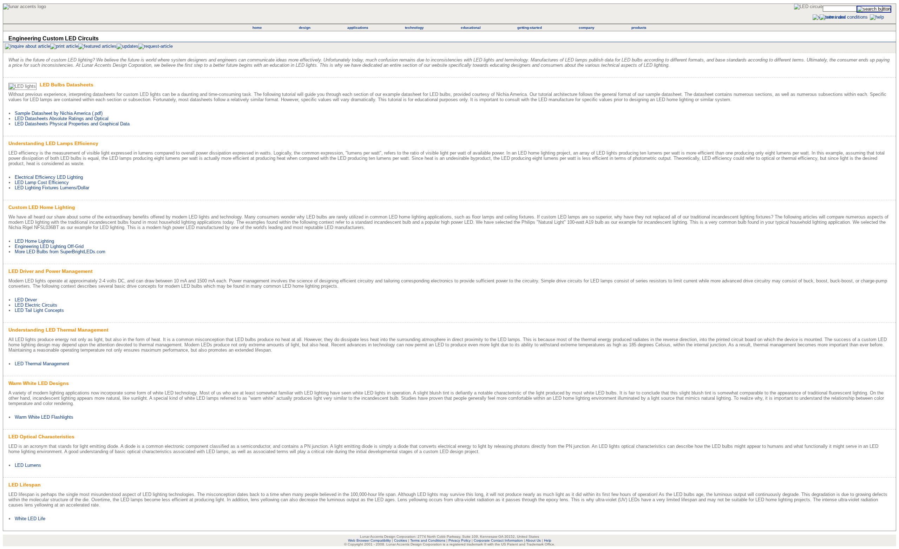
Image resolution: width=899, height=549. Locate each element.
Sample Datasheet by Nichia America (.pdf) (59, 113)
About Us (533, 540)
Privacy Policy (459, 540)
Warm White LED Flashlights (44, 417)
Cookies (400, 540)
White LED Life (30, 518)
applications (357, 28)
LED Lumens (28, 465)
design (304, 28)
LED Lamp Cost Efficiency (42, 182)
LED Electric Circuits (36, 305)
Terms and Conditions (427, 540)
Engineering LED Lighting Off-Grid (49, 246)
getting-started (529, 28)
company (587, 28)
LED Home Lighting (34, 241)
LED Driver (26, 299)
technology (414, 28)
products (639, 28)
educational (471, 28)
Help (547, 540)
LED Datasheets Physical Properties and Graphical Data (72, 123)
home (257, 28)
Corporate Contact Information (498, 540)
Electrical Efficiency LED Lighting (49, 177)
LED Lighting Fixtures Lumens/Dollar (52, 187)
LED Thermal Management (42, 363)
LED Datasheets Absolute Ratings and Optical (62, 118)
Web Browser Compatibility (369, 540)
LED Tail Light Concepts (39, 310)
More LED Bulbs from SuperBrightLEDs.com (60, 251)
